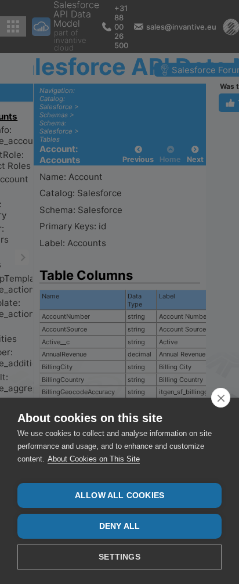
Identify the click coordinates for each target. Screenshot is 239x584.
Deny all (119, 526)
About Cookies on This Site (94, 459)
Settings (119, 557)
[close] (220, 398)
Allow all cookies (119, 495)
